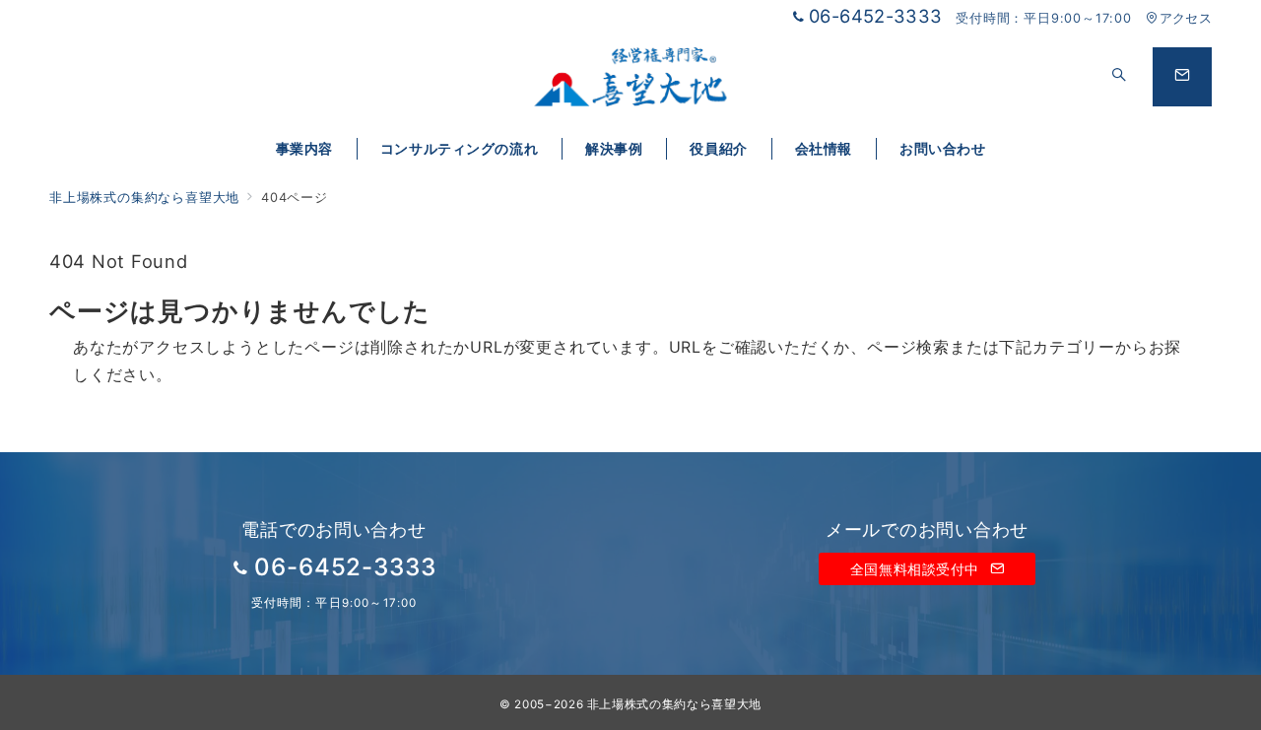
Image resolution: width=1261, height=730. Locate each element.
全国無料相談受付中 (917, 569)
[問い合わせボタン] (1182, 76)
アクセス (1186, 18)
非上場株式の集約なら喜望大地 (674, 704)
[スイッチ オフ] (1119, 77)
